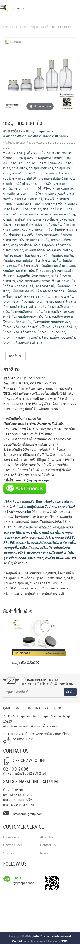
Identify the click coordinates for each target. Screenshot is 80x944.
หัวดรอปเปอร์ (24, 286)
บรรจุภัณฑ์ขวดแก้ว (24, 245)
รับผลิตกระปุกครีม (36, 255)
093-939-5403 (12, 795)
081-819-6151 (12, 800)
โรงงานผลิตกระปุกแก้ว (26, 312)
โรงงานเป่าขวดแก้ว (51, 332)
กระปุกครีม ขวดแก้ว (39, 27)
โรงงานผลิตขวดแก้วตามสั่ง (51, 322)
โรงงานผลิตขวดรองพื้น (27, 317)
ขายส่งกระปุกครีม (15, 219)
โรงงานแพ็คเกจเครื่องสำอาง (22, 342)
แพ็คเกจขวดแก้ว (22, 291)
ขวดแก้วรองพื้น (52, 204)
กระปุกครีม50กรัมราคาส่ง (53, 158)
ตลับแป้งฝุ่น (61, 548)
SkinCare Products (15, 27)
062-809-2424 (36, 773)
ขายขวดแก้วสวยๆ (62, 214)
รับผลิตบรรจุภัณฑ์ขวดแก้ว (54, 271)
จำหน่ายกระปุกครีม (39, 230)
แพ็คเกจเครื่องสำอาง (49, 291)
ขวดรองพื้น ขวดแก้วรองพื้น (41, 532)
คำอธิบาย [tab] (15, 356)
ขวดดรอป (53, 173)
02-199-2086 (16, 768)
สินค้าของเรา (12, 21)
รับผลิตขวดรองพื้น (48, 260)
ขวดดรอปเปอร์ (39, 537)
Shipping (9, 853)
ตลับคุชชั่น (10, 548)
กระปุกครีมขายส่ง (44, 163)
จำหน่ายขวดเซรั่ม (21, 235)
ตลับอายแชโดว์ (14, 553)
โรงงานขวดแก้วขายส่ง (18, 301)
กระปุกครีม (26, 158)
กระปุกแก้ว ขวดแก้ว (31, 378)
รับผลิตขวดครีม (62, 255)
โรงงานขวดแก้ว (62, 296)
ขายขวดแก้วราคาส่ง (34, 214)
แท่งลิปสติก (35, 558)
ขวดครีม (18, 173)
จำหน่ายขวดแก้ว (47, 235)
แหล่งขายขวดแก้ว (36, 296)
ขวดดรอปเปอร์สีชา (30, 194)
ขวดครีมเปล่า (34, 173)
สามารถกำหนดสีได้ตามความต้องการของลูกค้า (35, 136)
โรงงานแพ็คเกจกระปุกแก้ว (21, 337)
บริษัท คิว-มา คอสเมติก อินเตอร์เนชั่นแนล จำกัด (36, 501)
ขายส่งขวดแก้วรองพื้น (46, 224)
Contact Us (48, 845)
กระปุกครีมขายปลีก (16, 163)
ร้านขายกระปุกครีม (16, 276)
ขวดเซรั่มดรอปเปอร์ (28, 199)
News (44, 853)
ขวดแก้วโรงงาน (54, 209)
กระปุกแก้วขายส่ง (41, 168)
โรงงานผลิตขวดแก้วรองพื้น (22, 327)
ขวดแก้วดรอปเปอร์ (27, 204)
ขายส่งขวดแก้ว (19, 224)
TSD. (64, 941)
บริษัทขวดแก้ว (13, 250)
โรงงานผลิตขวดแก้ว (17, 322)
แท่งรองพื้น (67, 542)
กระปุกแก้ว (19, 168)
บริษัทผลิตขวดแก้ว (38, 250)
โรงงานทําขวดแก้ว (33, 306)
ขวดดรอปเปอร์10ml (25, 178)
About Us (46, 837)
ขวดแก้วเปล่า (31, 209)
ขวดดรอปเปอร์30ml (40, 183)
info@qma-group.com (27, 814)
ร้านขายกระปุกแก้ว (45, 276)
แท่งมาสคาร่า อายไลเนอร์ (44, 553)
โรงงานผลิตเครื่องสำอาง (19, 332)
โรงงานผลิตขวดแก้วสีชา (59, 327)
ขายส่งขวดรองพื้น (41, 219)
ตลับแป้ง (45, 548)
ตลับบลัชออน (28, 548)
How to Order (12, 845)
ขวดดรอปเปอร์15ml (54, 178)
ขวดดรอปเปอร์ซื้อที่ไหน (35, 189)
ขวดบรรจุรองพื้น (56, 194)
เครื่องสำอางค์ (44, 286)
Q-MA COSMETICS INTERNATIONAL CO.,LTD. (32, 708)
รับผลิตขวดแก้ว (28, 265)
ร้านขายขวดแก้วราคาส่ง (33, 281)
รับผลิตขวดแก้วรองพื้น (18, 271)
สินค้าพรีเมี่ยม (54, 558)
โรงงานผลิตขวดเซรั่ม (59, 317)
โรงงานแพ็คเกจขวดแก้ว (58, 337)
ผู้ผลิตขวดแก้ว (62, 250)
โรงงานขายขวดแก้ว (50, 301)
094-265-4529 (12, 805)
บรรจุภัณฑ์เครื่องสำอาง (55, 245)
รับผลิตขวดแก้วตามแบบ (58, 265)
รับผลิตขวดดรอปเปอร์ (18, 260)
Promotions (11, 837)
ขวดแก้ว (49, 199)
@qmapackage (42, 131)
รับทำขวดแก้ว (13, 255)
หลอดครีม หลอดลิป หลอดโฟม (36, 542)
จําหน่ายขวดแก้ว (37, 240)
